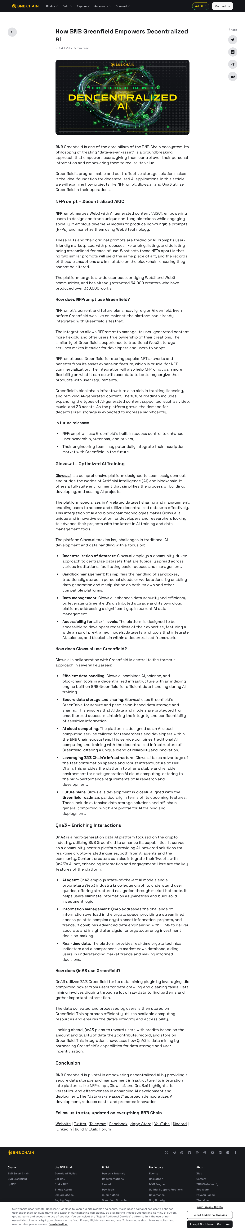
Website (63, 1123)
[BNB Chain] (25, 6)
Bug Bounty (157, 1200)
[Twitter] (232, 39)
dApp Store (140, 1123)
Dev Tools (108, 1189)
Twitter (80, 1123)
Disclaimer (203, 1200)
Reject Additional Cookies (210, 1215)
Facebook (118, 1123)
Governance (157, 1194)
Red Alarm (202, 1189)
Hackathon (156, 1178)
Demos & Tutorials (113, 1173)
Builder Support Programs (166, 1189)
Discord (180, 1123)
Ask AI (199, 6)
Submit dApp (110, 1194)
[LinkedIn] (232, 52)
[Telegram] (232, 64)
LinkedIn (64, 1129)
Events (153, 1173)
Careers (201, 1178)
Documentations (113, 1178)
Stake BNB (61, 1184)
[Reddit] (232, 76)
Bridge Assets (63, 1189)
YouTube (162, 1123)
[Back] (12, 32)
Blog (199, 1173)
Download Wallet (66, 1173)
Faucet (106, 1184)
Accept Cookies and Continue (209, 1224)
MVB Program (157, 1184)
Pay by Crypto (64, 1200)
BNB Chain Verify (207, 1184)
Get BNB (60, 1178)
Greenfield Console (114, 1200)
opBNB (12, 1184)
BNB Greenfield (17, 1178)
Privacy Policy (205, 1194)
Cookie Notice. (58, 1224)
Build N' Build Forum (93, 1129)
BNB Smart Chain (18, 1173)
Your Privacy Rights (210, 1207)
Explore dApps (64, 1194)
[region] (122, 1216)
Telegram (97, 1123)
